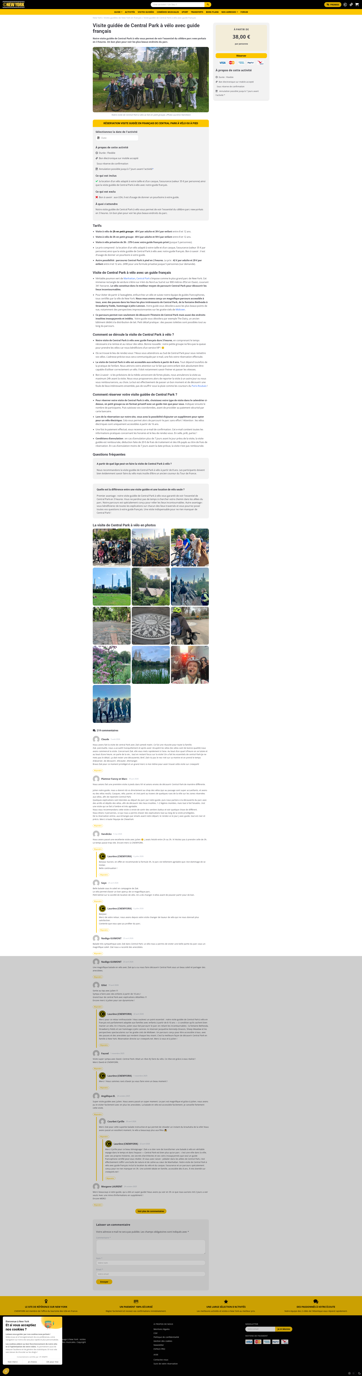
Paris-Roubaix (199, 385)
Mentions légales (162, 1329)
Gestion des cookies (163, 1341)
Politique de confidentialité (166, 1337)
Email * (99, 1269)
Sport (185, 12)
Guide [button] (117, 12)
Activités (130, 12)
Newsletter (159, 1345)
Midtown (180, 309)
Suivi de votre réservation (166, 1363)
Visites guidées (146, 12)
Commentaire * (103, 1237)
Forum (244, 12)
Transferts (197, 12)
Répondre (98, 770)
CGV (155, 1333)
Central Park (143, 278)
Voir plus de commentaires (151, 1211)
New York (97, 17)
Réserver (241, 55)
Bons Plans (212, 12)
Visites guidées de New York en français (123, 17)
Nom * (99, 1258)
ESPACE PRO (159, 1349)
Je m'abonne (284, 1329)
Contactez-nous (161, 1359)
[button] (345, 4)
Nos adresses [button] (228, 12)
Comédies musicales (168, 12)
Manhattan (129, 278)
